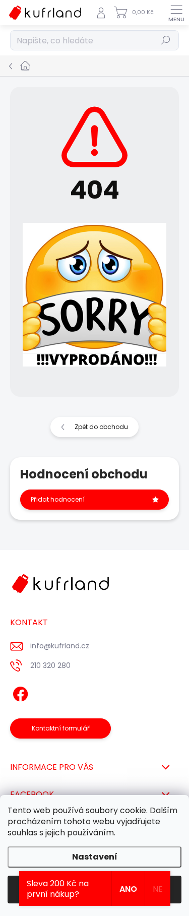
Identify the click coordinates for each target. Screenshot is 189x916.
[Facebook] (19, 692)
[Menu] (176, 12)
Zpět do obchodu (101, 426)
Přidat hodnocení (58, 499)
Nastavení (94, 857)
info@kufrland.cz (59, 646)
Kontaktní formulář (61, 728)
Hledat (166, 40)
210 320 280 (50, 665)
